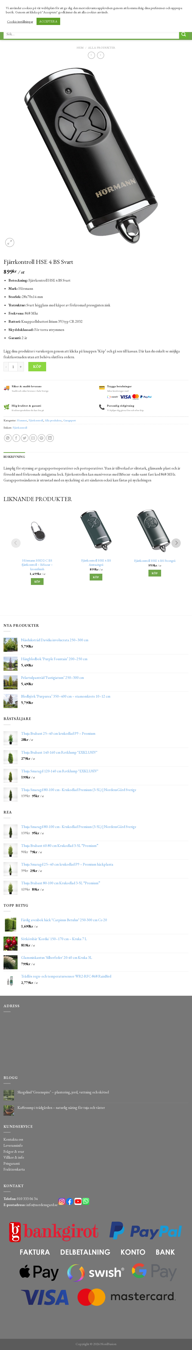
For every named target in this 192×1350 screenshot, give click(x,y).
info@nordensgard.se (42, 1204)
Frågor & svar (14, 1151)
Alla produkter (101, 48)
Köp (37, 366)
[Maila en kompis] (33, 438)
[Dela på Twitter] (25, 438)
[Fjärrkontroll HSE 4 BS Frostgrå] (154, 530)
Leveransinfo (13, 1145)
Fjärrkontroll (36, 420)
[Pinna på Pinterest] (41, 438)
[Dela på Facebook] (16, 438)
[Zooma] (9, 242)
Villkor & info (14, 1157)
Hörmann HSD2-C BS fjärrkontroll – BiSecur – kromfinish (37, 564)
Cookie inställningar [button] (20, 21)
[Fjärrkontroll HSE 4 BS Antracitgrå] (96, 530)
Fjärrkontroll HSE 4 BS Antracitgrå (96, 562)
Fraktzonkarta (14, 1169)
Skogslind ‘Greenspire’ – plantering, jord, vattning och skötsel (63, 1092)
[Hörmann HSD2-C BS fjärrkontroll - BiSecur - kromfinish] (37, 530)
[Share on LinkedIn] (50, 438)
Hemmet (22, 420)
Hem (80, 48)
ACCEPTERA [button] (48, 21)
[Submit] (183, 34)
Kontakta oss (13, 1139)
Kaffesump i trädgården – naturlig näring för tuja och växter (61, 1107)
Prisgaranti (12, 1163)
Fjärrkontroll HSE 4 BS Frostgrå (154, 561)
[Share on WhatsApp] (8, 438)
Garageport (69, 420)
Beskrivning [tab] (14, 457)
